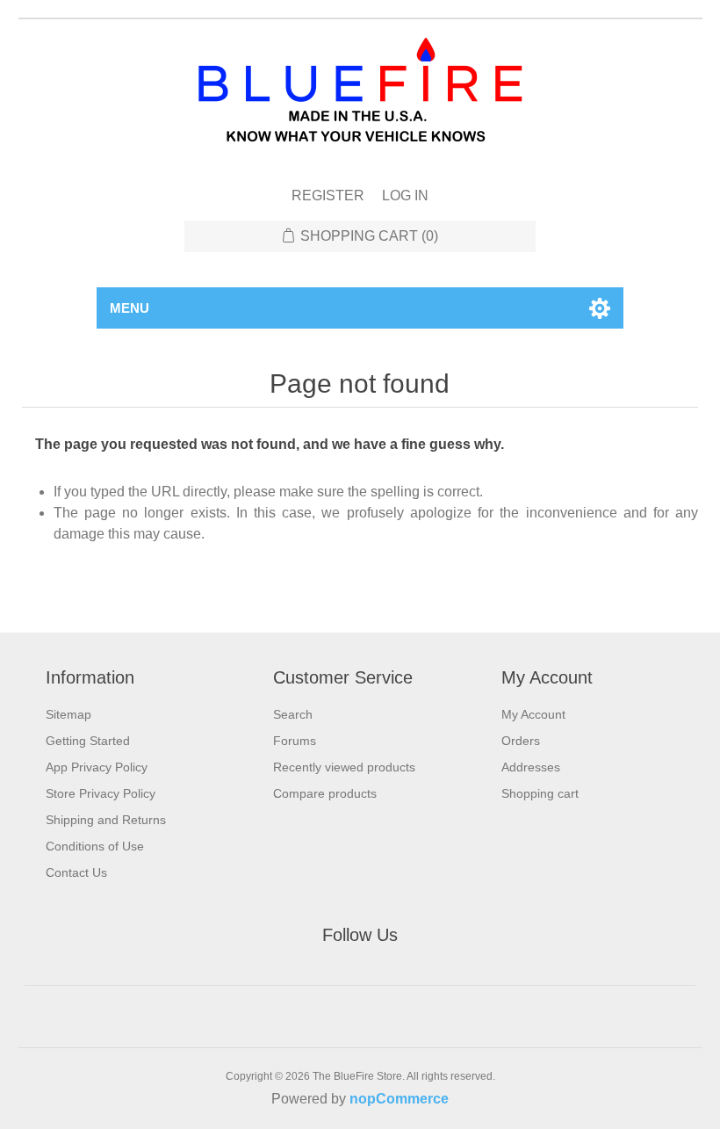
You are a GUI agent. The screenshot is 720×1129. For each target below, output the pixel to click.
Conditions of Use (95, 846)
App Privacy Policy (97, 767)
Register (328, 195)
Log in (405, 195)
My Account (533, 714)
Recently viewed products (344, 767)
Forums (294, 741)
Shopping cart (540, 793)
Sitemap (68, 714)
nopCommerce (399, 1098)
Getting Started (88, 741)
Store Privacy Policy (100, 793)
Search (293, 714)
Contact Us (76, 872)
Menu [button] (129, 307)
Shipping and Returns (106, 820)
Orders (520, 741)
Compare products (325, 793)
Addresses (530, 767)
